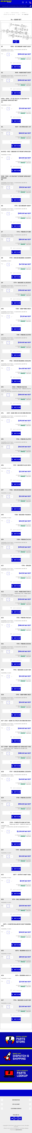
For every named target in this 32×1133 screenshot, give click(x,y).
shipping (28, 56)
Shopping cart (30, 2)
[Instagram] (20, 1118)
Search (30, 6)
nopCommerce (19, 1129)
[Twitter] (12, 1118)
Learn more (28, 58)
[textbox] (14, 6)
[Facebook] (16, 1118)
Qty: (2, 53)
